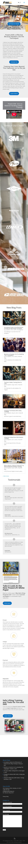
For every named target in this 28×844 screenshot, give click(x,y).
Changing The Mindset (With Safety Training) (12, 411)
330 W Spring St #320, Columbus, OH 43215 (12, 788)
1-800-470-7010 (6, 789)
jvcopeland (7, 329)
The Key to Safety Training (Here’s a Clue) (13, 383)
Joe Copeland (8, 356)
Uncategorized (20, 329)
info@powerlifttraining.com (8, 791)
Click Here (7, 603)
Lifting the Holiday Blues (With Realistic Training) (13, 438)
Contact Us (14, 62)
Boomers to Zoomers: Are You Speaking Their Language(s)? (14, 354)
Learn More (14, 93)
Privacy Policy (6, 796)
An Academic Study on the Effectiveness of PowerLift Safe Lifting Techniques (13, 328)
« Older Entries (6, 476)
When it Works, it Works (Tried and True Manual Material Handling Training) (14, 466)
